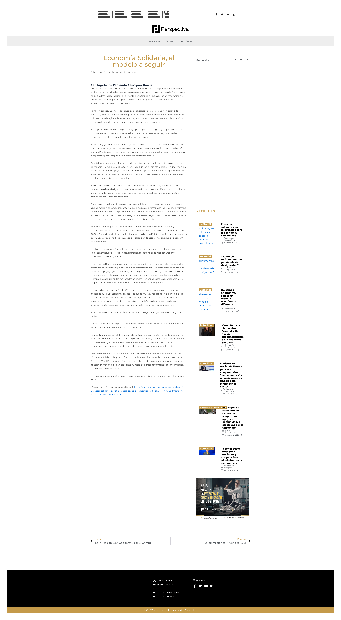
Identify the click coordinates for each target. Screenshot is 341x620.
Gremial (170, 41)
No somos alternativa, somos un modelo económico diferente (228, 297)
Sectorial (205, 224)
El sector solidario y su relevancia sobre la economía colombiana (231, 230)
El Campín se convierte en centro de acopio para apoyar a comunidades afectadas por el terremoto (232, 417)
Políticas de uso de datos (166, 592)
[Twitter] (222, 15)
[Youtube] (228, 15)
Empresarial (185, 41)
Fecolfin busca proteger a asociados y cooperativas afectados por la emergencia (231, 456)
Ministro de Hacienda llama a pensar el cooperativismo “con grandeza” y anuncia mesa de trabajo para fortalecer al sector (231, 375)
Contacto (158, 588)
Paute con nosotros (163, 584)
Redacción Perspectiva (229, 239)
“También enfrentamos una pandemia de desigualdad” (232, 261)
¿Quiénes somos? (162, 580)
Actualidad (206, 325)
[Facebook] (216, 15)
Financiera (155, 41)
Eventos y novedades (213, 407)
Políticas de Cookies (163, 596)
